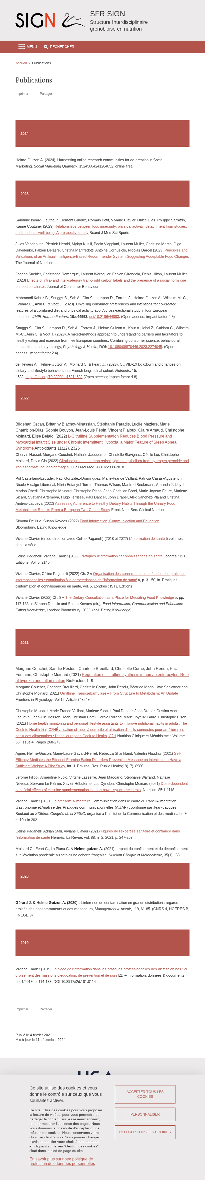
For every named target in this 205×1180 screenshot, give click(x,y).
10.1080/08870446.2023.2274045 (135, 347)
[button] (59, 47)
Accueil (21, 63)
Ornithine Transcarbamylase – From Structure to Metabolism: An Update (119, 693)
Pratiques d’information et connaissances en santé (121, 556)
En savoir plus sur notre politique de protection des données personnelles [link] (62, 1161)
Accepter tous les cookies (145, 1094)
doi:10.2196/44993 (104, 316)
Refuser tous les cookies (145, 1132)
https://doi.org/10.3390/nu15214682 (54, 377)
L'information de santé (147, 538)
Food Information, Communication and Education (119, 521)
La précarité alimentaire (71, 801)
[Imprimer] (34, 94)
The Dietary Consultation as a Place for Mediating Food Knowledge (119, 597)
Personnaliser (145, 1114)
